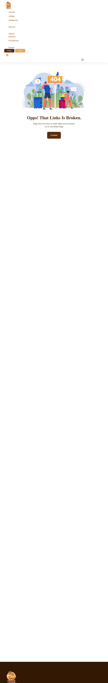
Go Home (54, 135)
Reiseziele (12, 27)
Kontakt (11, 47)
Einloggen (9, 50)
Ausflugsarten (13, 20)
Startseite (12, 12)
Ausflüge (12, 16)
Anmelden (20, 50)
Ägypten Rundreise (12, 35)
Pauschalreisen (14, 40)
